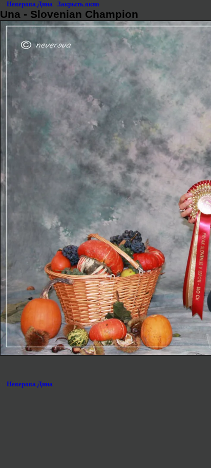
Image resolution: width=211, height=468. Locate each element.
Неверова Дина (30, 4)
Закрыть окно (78, 4)
